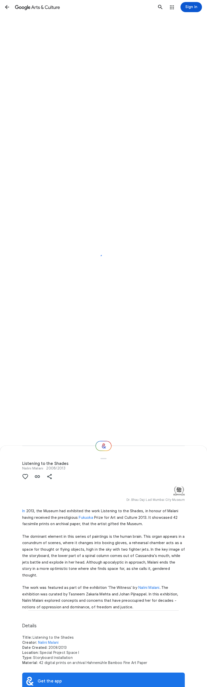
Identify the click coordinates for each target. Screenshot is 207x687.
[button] (7, 7)
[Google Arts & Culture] (83, 7)
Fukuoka (86, 517)
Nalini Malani (32, 468)
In (23, 511)
